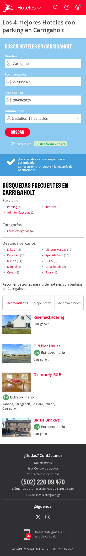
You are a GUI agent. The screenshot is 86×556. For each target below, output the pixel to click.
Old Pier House (47, 346)
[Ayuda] (67, 7)
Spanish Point (54, 255)
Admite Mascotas (18, 212)
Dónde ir (11, 56)
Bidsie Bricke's (46, 420)
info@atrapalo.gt (48, 495)
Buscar (17, 132)
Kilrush (11, 261)
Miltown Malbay (55, 249)
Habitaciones (14, 111)
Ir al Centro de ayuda (43, 468)
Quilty (49, 261)
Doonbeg (13, 255)
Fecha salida (14, 92)
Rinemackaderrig (48, 317)
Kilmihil (12, 266)
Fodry (49, 272)
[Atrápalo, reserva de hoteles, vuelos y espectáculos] (8, 7)
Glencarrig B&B (47, 375)
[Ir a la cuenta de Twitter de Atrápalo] (38, 517)
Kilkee (11, 249)
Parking (12, 207)
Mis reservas (43, 463)
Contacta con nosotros (43, 474)
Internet (50, 207)
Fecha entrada (15, 74)
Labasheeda (53, 266)
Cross (11, 272)
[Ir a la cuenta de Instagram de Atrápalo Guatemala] (48, 517)
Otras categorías (18, 231)
